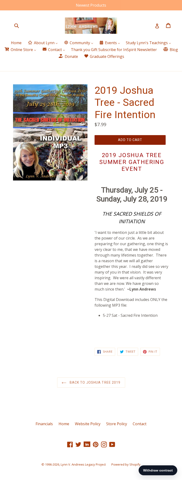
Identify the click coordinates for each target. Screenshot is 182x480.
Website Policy (87, 423)
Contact (139, 423)
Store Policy (116, 423)
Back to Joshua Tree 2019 (95, 382)
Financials (44, 423)
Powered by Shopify (126, 464)
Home (64, 423)
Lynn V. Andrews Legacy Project (83, 464)
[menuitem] (16, 43)
